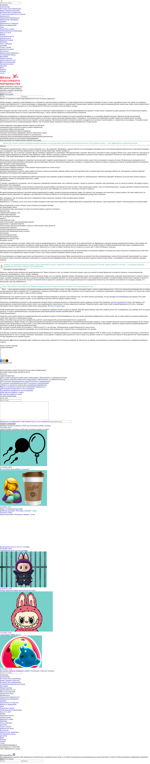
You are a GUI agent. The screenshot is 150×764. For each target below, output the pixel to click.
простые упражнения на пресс (121, 302)
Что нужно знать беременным (10, 9)
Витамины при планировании (11, 12)
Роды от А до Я (5, 32)
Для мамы (3, 45)
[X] (7, 361)
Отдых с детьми (6, 47)
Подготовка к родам (7, 29)
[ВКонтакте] (1, 361)
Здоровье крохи (5, 38)
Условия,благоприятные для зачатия (13, 14)
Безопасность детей (7, 49)
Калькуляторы (5, 7)
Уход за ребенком (6, 44)
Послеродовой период (8, 55)
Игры (2, 68)
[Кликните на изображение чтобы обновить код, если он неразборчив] (25, 421)
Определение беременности (10, 18)
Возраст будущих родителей (10, 10)
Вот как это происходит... (57, 306)
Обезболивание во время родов (11, 31)
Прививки (4, 42)
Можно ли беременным (8, 25)
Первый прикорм (6, 58)
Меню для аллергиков (8, 62)
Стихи (2, 73)
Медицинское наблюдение (9, 20)
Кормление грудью (7, 40)
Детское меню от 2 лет (8, 60)
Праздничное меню (7, 64)
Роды (2, 27)
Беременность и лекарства (9, 23)
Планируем (4, 5)
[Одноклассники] (4, 361)
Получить (3, 374)
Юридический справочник (9, 53)
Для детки (3, 66)
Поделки (3, 69)
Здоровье (3, 21)
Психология (4, 51)
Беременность (5, 16)
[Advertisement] (61, 529)
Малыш (3, 34)
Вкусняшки (4, 56)
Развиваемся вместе (7, 36)
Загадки (3, 71)
